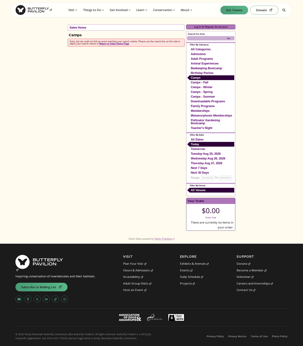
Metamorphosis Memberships (211, 115)
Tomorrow (198, 149)
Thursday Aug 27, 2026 (206, 163)
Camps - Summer (203, 96)
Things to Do (92, 10)
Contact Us (246, 290)
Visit (71, 10)
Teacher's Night (201, 128)
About (185, 10)
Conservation (162, 10)
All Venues (198, 190)
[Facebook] (28, 299)
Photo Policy (280, 336)
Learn (140, 10)
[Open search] (283, 9)
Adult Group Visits (137, 283)
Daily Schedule (191, 277)
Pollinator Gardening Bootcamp (205, 122)
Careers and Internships (255, 283)
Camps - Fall (199, 82)
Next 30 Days (200, 172)
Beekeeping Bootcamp (206, 68)
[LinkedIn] (46, 299)
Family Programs (203, 106)
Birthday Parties (202, 73)
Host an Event (135, 290)
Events (186, 270)
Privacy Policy (215, 336)
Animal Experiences (204, 63)
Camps (195, 77)
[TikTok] (55, 299)
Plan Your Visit (135, 264)
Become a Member (252, 270)
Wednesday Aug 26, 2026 (208, 158)
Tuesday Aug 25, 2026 (206, 153)
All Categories (201, 49)
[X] (37, 299)
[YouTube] (18, 299)
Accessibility (133, 277)
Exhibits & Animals (194, 264)
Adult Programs (202, 58)
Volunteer (245, 277)
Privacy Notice (237, 336)
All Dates (197, 139)
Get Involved (119, 10)
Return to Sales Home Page (114, 43)
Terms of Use (259, 336)
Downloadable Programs (208, 101)
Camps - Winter (202, 87)
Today (195, 144)
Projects (187, 283)
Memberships (200, 110)
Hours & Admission (138, 270)
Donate (244, 264)
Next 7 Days (199, 168)
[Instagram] (64, 299)
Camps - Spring (202, 92)
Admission (198, 54)
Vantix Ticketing (164, 239)
